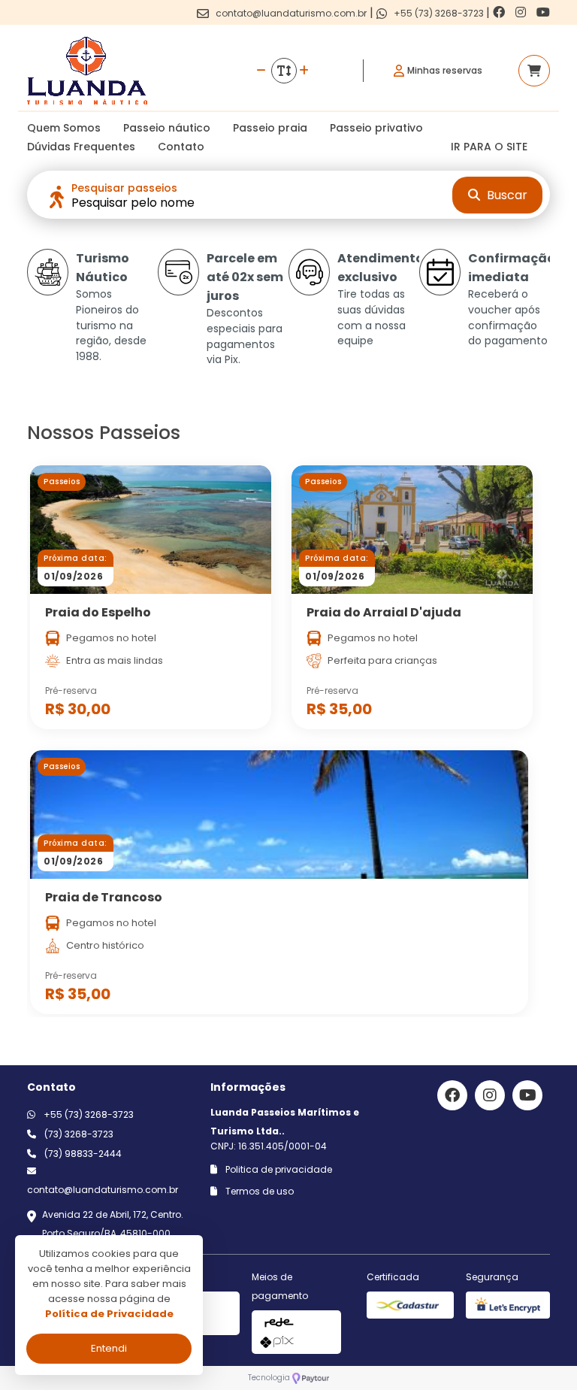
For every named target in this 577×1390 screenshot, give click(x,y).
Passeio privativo (376, 127)
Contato (181, 146)
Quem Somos (64, 127)
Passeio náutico (166, 127)
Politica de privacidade (277, 1169)
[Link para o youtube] (543, 12)
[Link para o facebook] (500, 12)
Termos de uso (258, 1191)
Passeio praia (270, 127)
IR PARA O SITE (489, 146)
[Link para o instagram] (522, 12)
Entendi (109, 1348)
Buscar (505, 195)
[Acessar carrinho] (534, 70)
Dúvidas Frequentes (81, 146)
